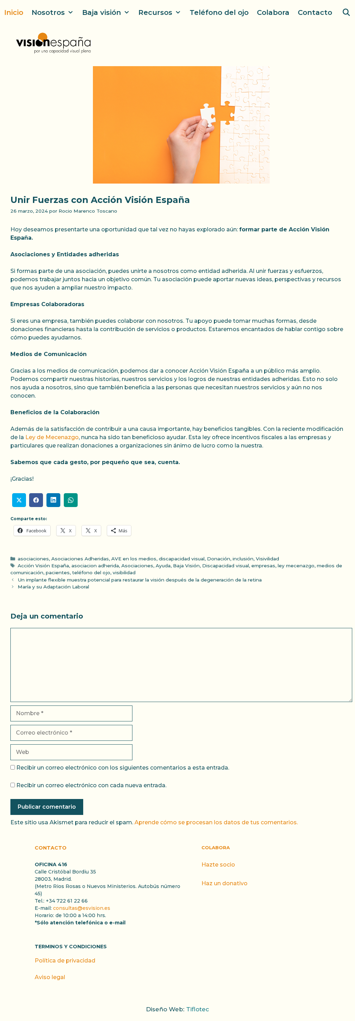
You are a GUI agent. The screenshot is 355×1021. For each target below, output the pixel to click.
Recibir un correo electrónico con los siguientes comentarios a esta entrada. (122, 767)
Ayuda (163, 565)
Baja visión (101, 12)
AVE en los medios (133, 558)
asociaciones (33, 558)
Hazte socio (218, 864)
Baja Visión (186, 565)
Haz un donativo (224, 883)
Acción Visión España (43, 565)
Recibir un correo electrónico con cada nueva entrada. (91, 785)
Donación (218, 558)
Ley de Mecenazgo (52, 437)
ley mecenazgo (296, 565)
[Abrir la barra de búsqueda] (346, 12)
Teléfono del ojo (219, 12)
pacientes (58, 572)
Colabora (273, 12)
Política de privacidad (65, 960)
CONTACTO (51, 848)
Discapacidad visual (225, 565)
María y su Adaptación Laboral (53, 586)
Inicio (13, 12)
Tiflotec (197, 1009)
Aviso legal (50, 977)
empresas (263, 565)
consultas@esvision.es (81, 908)
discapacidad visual (182, 558)
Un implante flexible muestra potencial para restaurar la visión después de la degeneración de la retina (140, 580)
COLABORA (215, 847)
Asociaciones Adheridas (80, 558)
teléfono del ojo (91, 572)
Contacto (315, 12)
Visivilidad (267, 558)
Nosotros (48, 12)
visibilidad (124, 572)
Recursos (155, 12)
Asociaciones (137, 565)
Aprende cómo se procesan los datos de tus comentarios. (216, 822)
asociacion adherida (95, 565)
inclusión (243, 558)
